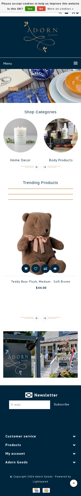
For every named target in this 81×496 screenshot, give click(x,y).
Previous (5, 86)
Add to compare (17, 268)
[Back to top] (74, 483)
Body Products (49, 160)
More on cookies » (61, 8)
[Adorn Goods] (40, 37)
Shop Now (13, 89)
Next (76, 86)
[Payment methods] (36, 490)
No (41, 8)
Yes (30, 8)
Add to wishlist (7, 268)
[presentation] (36, 167)
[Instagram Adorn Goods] (44, 415)
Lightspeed (40, 481)
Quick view (27, 268)
